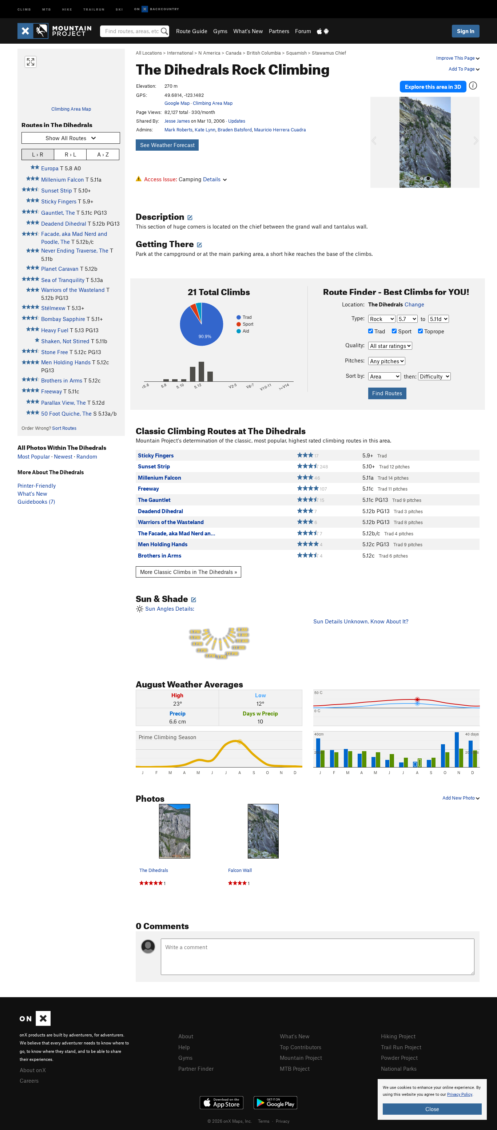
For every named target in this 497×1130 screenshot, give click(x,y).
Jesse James (177, 121)
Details (211, 179)
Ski (119, 9)
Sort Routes (64, 428)
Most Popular (33, 456)
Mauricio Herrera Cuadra (280, 129)
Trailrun (94, 9)
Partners (279, 31)
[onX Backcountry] (156, 9)
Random (86, 456)
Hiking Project (398, 1036)
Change (414, 304)
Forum (303, 31)
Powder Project (399, 1057)
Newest (63, 456)
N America (209, 53)
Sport (404, 331)
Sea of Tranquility (62, 280)
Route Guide (191, 31)
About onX (33, 1070)
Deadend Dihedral (63, 223)
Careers (29, 1080)
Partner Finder (196, 1068)
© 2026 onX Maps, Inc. (229, 1120)
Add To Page (462, 69)
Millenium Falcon (62, 179)
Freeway (51, 391)
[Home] (58, 31)
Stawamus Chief (329, 53)
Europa (50, 168)
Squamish (296, 53)
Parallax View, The (63, 402)
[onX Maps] (35, 1023)
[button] (377, 142)
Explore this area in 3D (433, 86)
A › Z (103, 154)
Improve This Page (456, 58)
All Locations (149, 53)
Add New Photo (459, 798)
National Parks (399, 1068)
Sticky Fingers (58, 201)
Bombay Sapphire (63, 319)
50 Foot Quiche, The (66, 413)
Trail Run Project (401, 1047)
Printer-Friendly (36, 485)
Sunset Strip (56, 190)
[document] (432, 1099)
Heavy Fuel (54, 330)
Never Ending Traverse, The (74, 250)
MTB (46, 9)
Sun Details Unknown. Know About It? (360, 621)
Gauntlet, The (58, 212)
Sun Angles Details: (196, 632)
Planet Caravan (60, 268)
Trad (379, 331)
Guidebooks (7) (36, 501)
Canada (234, 53)
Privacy (283, 1120)
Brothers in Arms (61, 380)
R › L (70, 154)
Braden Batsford (235, 129)
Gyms (220, 31)
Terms (264, 1120)
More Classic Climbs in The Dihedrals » (188, 571)
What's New (248, 31)
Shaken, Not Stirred (65, 341)
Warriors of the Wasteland (73, 289)
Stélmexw (53, 308)
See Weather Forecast (167, 145)
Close (432, 1109)
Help (184, 1047)
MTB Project (295, 1068)
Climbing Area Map (71, 109)
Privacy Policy (459, 1094)
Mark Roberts (178, 129)
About (185, 1036)
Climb (24, 9)
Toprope (433, 331)
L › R (37, 154)
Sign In (465, 31)
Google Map (177, 103)
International (180, 53)
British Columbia (264, 53)
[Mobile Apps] (323, 31)
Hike (67, 9)
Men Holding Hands (66, 362)
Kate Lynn (205, 129)
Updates (236, 121)
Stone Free (54, 352)
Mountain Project (301, 1057)
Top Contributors (300, 1047)
